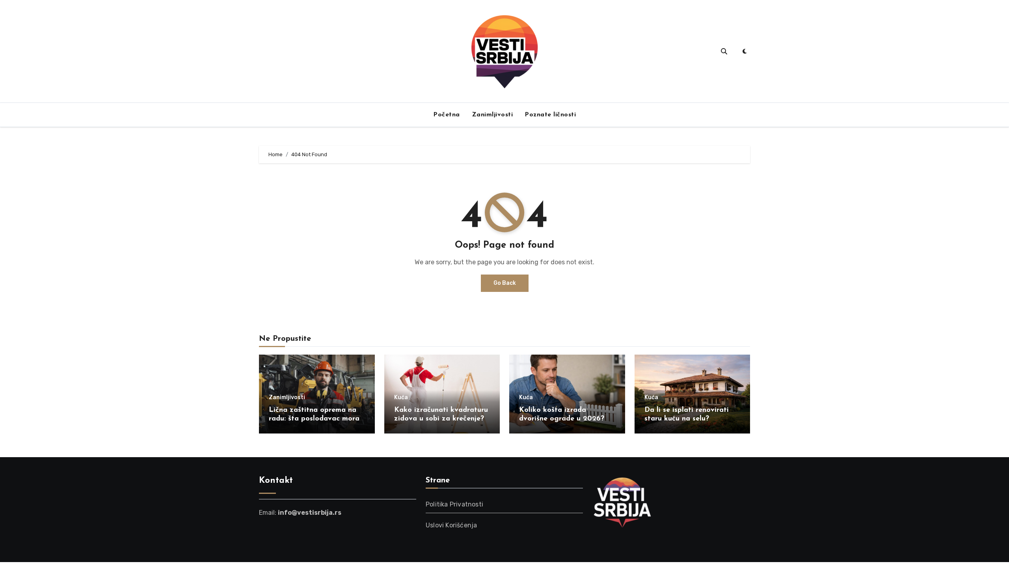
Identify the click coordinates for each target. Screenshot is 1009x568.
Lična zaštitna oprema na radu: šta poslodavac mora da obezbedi (314, 419)
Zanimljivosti (492, 115)
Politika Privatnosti (454, 504)
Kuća (401, 397)
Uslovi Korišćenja (451, 525)
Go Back (504, 283)
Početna (446, 115)
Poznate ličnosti (550, 115)
